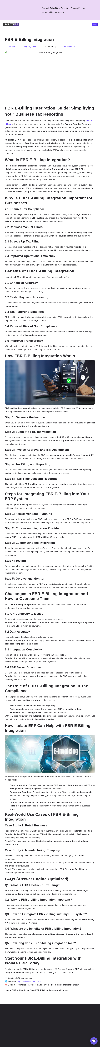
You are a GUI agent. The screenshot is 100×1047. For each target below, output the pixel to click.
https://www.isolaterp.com (29, 981)
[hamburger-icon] (95, 24)
